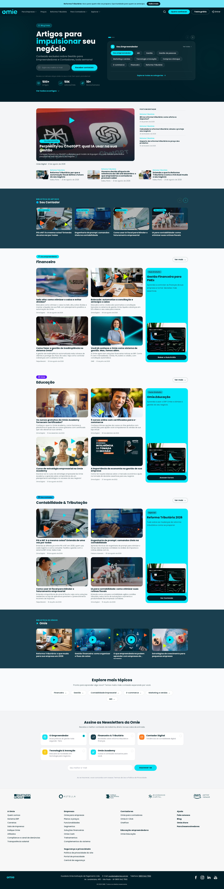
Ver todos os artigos (46, 91)
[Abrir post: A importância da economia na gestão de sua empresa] (117, 451)
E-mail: (115, 876)
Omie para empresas (74, 815)
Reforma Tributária (58, 12)
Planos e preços (71, 819)
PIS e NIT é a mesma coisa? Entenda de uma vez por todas (53, 234)
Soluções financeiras (74, 830)
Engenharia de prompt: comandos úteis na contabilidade (92, 234)
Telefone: (140, 876)
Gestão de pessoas (167, 53)
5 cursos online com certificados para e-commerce (113, 421)
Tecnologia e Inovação (147, 59)
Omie (42, 377)
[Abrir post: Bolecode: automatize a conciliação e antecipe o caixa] (117, 282)
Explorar (94, 12)
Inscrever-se (145, 767)
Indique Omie (13, 830)
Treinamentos (70, 837)
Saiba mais (153, 4)
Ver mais (180, 259)
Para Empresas (28, 12)
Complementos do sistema (77, 841)
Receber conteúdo (84, 67)
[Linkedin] (209, 877)
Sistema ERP (13, 819)
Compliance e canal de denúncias (23, 837)
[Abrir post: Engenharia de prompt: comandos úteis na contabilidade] (117, 523)
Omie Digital (41, 164)
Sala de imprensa (15, 826)
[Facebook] (196, 877)
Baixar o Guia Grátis (167, 357)
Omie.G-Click (127, 819)
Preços (43, 12)
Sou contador (46, 497)
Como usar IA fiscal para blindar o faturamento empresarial (130, 234)
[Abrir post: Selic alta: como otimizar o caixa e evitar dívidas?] (62, 282)
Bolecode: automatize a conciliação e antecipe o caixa (112, 300)
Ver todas (186, 47)
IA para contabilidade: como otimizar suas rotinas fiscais (166, 234)
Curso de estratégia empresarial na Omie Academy (59, 469)
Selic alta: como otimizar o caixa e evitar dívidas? (58, 300)
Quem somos (13, 815)
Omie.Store (182, 822)
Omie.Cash (69, 834)
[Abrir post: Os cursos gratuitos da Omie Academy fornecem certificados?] (62, 402)
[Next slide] (193, 37)
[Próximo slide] (185, 200)
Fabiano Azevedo (97, 553)
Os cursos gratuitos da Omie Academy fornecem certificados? (57, 421)
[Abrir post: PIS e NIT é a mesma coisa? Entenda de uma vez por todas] (62, 523)
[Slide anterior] (180, 200)
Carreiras (11, 822)
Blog (179, 819)
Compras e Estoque (171, 59)
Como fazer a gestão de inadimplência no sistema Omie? (59, 349)
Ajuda (180, 811)
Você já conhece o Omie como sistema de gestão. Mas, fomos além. (114, 349)
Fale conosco (183, 815)
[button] (109, 37)
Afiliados (11, 834)
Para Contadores (77, 12)
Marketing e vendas (121, 59)
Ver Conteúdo (166, 598)
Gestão (149, 53)
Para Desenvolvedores (188, 826)
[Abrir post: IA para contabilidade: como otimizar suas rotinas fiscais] (117, 571)
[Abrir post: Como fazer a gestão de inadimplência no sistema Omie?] (62, 331)
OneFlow (125, 822)
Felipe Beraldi (41, 361)
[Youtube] (215, 877)
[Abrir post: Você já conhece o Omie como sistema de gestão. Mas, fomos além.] (117, 331)
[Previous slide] (187, 37)
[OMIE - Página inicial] (10, 11)
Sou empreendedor (122, 53)
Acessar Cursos (167, 477)
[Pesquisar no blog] (164, 11)
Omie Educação (128, 834)
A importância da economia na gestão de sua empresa (116, 469)
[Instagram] (202, 877)
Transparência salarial (18, 841)
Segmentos (69, 826)
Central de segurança (74, 860)
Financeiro (135, 65)
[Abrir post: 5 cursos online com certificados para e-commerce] (117, 402)
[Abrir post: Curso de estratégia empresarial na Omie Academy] (62, 451)
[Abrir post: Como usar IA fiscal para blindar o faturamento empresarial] (62, 571)
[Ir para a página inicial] (12, 878)
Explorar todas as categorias (150, 75)
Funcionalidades (72, 822)
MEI (138, 53)
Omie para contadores (131, 815)
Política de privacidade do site (78, 852)
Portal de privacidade (74, 856)
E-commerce (118, 65)
